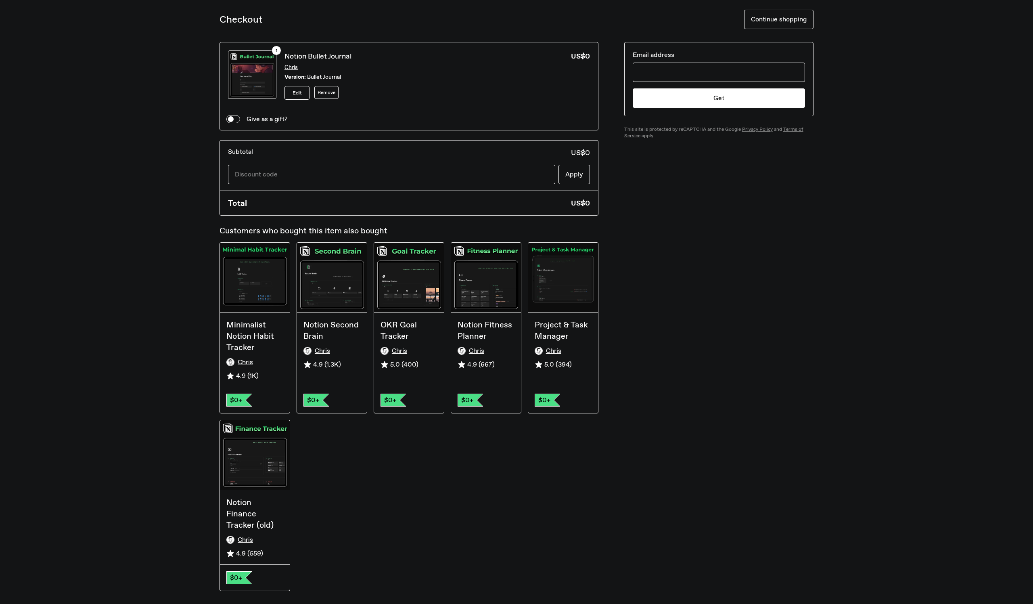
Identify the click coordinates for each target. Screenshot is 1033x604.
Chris (291, 67)
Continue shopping (779, 19)
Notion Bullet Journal (317, 56)
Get (718, 98)
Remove (326, 92)
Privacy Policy (757, 129)
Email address (653, 55)
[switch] (233, 119)
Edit (297, 93)
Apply (574, 174)
